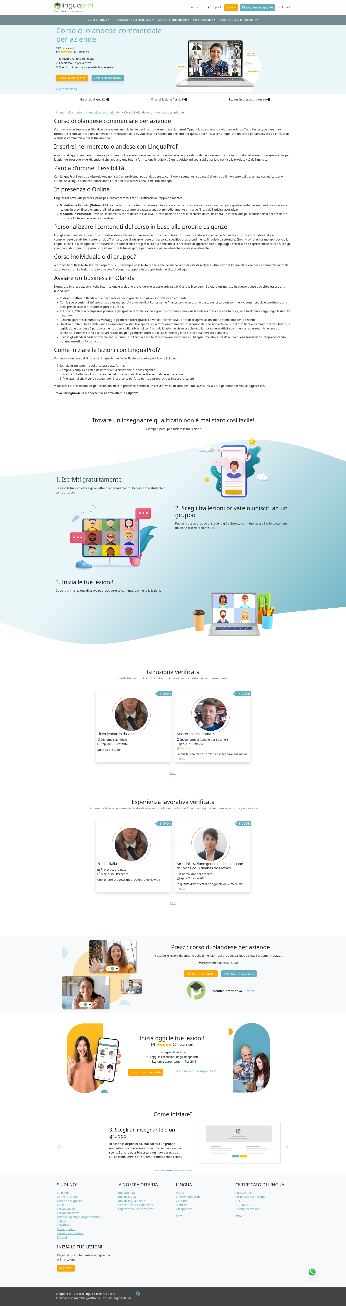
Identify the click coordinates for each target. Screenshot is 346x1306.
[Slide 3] (169, 1171)
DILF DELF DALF (245, 1205)
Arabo (180, 1193)
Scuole (61, 1221)
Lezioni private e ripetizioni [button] (237, 20)
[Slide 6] (189, 1171)
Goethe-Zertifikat (247, 1209)
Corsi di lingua (126, 1197)
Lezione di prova (68, 1213)
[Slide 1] (156, 1171)
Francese (182, 1205)
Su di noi (63, 1193)
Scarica (250, 991)
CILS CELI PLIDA (245, 1193)
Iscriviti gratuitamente (72, 77)
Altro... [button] (181, 759)
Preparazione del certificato (135, 1209)
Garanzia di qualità (70, 1201)
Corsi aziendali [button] (203, 20)
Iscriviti (231, 7)
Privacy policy (66, 1229)
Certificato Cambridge (250, 1197)
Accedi (285, 7)
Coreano (182, 1201)
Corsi (60, 1205)
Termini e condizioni (70, 1233)
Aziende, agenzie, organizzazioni (79, 1217)
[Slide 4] (176, 1171)
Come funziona (66, 89)
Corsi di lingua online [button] (172, 20)
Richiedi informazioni (201, 974)
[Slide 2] (163, 1171)
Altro (194, 7)
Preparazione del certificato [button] (133, 20)
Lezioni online (66, 1209)
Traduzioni (64, 1225)
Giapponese (184, 1209)
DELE (238, 1201)
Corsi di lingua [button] (97, 20)
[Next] (287, 1147)
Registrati (65, 1268)
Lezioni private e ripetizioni (134, 1205)
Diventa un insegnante (257, 7)
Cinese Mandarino (188, 1197)
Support (215, 7)
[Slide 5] (182, 1171)
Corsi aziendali (126, 1193)
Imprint (62, 1237)
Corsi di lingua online (130, 1201)
